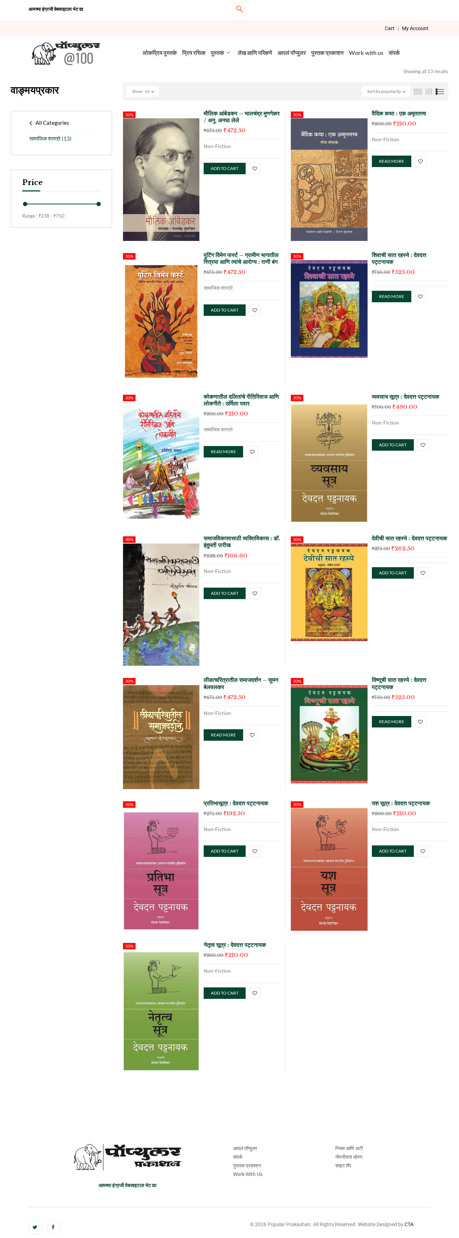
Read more (391, 161)
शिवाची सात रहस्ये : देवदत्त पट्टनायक (399, 258)
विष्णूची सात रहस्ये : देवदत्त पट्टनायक (399, 683)
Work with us (366, 52)
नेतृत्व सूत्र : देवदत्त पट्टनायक (235, 944)
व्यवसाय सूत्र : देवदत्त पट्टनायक (405, 396)
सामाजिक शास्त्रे (50, 138)
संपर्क (394, 52)
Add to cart (224, 168)
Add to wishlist (255, 168)
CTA (408, 1224)
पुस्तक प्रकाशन (327, 52)
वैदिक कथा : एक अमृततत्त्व (399, 113)
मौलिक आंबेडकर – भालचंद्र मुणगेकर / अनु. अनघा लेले (242, 117)
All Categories (52, 122)
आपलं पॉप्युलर (292, 52)
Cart (389, 28)
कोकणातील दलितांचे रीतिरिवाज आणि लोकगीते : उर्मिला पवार (241, 400)
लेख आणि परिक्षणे (255, 52)
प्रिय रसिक (193, 52)
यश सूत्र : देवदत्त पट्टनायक (401, 803)
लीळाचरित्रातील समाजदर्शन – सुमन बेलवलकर (241, 683)
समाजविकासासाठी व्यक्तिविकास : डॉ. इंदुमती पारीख (242, 542)
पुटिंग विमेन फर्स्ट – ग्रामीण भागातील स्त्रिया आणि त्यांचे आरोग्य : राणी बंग (241, 258)
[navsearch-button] (239, 10)
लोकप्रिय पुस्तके (160, 52)
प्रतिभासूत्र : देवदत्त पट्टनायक (236, 803)
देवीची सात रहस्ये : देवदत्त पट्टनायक (409, 538)
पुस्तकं (217, 52)
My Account (415, 28)
